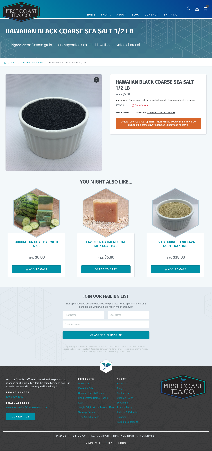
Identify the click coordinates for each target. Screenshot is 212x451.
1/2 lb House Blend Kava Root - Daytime (175, 244)
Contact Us (20, 416)
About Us (122, 383)
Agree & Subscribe (108, 335)
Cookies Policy (125, 398)
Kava (80, 402)
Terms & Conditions (127, 421)
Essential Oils (85, 388)
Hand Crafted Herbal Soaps (93, 398)
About (121, 14)
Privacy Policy (125, 407)
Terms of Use (118, 349)
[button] (205, 9)
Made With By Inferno (106, 443)
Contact (151, 14)
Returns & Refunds (127, 412)
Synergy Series (86, 412)
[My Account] (197, 9)
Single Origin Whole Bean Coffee (96, 407)
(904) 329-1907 (14, 396)
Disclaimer (123, 402)
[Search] (189, 9)
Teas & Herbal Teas (88, 417)
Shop (105, 14)
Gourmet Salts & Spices (32, 62)
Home (91, 14)
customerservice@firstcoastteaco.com (27, 407)
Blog (135, 14)
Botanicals (84, 383)
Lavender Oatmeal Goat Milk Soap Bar (106, 244)
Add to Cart (38, 269)
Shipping (170, 14)
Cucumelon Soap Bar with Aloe (36, 244)
